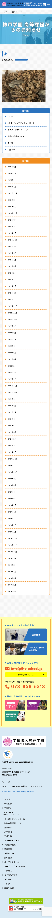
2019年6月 (12, 578)
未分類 (10, 143)
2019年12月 (12, 538)
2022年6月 (12, 346)
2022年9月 (12, 326)
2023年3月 (12, 286)
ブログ (10, 116)
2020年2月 (12, 525)
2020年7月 (12, 491)
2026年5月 (12, 173)
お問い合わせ (10, 853)
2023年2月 (12, 292)
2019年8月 (12, 565)
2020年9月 (12, 478)
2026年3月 (12, 186)
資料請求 (8, 857)
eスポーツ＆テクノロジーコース (21, 123)
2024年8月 (12, 219)
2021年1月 (12, 452)
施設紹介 (8, 827)
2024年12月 (12, 213)
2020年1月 (12, 531)
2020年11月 (12, 465)
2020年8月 (12, 485)
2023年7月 (12, 259)
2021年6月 (12, 418)
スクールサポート (11, 840)
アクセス (8, 870)
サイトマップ (36, 786)
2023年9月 (12, 253)
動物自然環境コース (16, 136)
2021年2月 (12, 445)
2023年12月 (12, 239)
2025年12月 (12, 193)
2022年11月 (12, 312)
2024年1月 (12, 233)
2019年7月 (12, 571)
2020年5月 (12, 505)
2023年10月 (12, 246)
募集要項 (8, 849)
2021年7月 (12, 412)
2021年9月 (12, 399)
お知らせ (14, 12)
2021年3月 (12, 438)
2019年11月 (12, 545)
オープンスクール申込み (14, 866)
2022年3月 (12, 365)
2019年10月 (12, 551)
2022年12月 (12, 306)
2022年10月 (12, 319)
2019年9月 (12, 558)
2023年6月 (12, 266)
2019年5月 (12, 584)
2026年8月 (12, 166)
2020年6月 (12, 498)
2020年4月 (12, 511)
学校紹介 (8, 803)
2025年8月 (12, 199)
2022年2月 (12, 372)
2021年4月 (12, 432)
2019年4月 (12, 591)
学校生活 (8, 836)
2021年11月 (12, 385)
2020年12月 (12, 458)
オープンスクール (11, 862)
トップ (4, 12)
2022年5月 (12, 352)
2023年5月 (12, 272)
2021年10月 (12, 392)
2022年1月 (12, 379)
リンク (5, 786)
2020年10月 (12, 472)
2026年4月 (12, 180)
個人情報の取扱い (19, 786)
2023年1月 (12, 299)
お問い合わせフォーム (26, 675)
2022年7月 (12, 339)
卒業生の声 (9, 888)
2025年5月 (12, 206)
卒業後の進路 (10, 844)
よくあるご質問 (10, 875)
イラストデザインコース (18, 129)
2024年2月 (12, 226)
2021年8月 (12, 405)
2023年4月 (12, 279)
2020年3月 (12, 518)
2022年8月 (12, 332)
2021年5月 (12, 425)
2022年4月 (12, 359)
